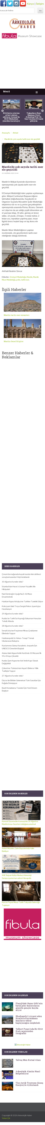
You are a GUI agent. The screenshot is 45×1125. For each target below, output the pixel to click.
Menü (6, 91)
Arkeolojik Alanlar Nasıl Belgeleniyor (28, 1072)
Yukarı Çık (6, 1118)
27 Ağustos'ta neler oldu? (12, 675)
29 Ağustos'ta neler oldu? (12, 613)
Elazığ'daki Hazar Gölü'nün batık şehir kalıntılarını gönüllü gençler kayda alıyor (29, 1006)
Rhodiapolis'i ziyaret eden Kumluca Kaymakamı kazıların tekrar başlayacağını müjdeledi (29, 1019)
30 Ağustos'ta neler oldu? (12, 581)
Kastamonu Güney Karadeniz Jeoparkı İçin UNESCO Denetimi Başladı (19, 647)
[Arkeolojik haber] (22, 23)
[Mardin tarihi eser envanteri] (22, 302)
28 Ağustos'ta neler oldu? (12, 626)
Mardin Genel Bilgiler (14, 341)
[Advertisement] (22, 64)
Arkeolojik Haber (25, 1115)
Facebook (3, 3)
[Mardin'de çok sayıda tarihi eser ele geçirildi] (22, 153)
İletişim (40, 3)
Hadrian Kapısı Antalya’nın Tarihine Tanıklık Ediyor (22, 601)
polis (18, 279)
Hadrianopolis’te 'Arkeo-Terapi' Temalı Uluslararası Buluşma (18, 639)
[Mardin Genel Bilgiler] (22, 328)
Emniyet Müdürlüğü (18, 277)
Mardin (29, 277)
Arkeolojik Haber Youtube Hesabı (23, 3)
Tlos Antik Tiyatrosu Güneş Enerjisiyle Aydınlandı (29, 1084)
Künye (30, 3)
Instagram (16, 3)
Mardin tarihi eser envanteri (17, 315)
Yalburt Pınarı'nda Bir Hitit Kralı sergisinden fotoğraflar (29, 1031)
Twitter (10, 3)
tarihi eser (25, 279)
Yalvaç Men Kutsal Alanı (28, 1060)
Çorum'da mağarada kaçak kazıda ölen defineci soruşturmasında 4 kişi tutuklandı (21, 575)
